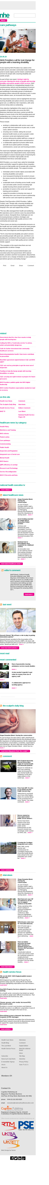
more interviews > (7, 967)
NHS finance (4, 461)
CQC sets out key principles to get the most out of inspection (17, 366)
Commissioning (5, 444)
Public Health (4, 447)
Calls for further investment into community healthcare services (14, 350)
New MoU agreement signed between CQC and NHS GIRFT (17, 361)
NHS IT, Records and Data (8, 475)
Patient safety (4, 437)
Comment (31, 265)
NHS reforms (4, 433)
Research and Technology (9, 468)
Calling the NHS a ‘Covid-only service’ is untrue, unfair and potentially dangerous (16, 344)
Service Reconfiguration (8, 472)
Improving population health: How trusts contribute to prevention (17, 355)
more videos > (6, 490)
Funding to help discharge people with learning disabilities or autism (15, 372)
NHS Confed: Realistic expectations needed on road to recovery (17, 389)
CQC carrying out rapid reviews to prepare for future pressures (17, 378)
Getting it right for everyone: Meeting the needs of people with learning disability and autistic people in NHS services (17, 81)
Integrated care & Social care (10, 454)
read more (3, 985)
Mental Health (4, 458)
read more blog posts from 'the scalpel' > (15, 751)
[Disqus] (18, 300)
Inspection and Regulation (8, 451)
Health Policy (4, 426)
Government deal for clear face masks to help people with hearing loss (15, 338)
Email (12, 265)
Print (4, 265)
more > (30, 515)
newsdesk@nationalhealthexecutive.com (20, 1103)
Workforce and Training (8, 430)
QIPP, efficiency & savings (9, 465)
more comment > (7, 870)
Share (21, 265)
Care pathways (5, 440)
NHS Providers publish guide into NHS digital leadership (15, 383)
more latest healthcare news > (11, 564)
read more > (29, 594)
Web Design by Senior (8, 1150)
